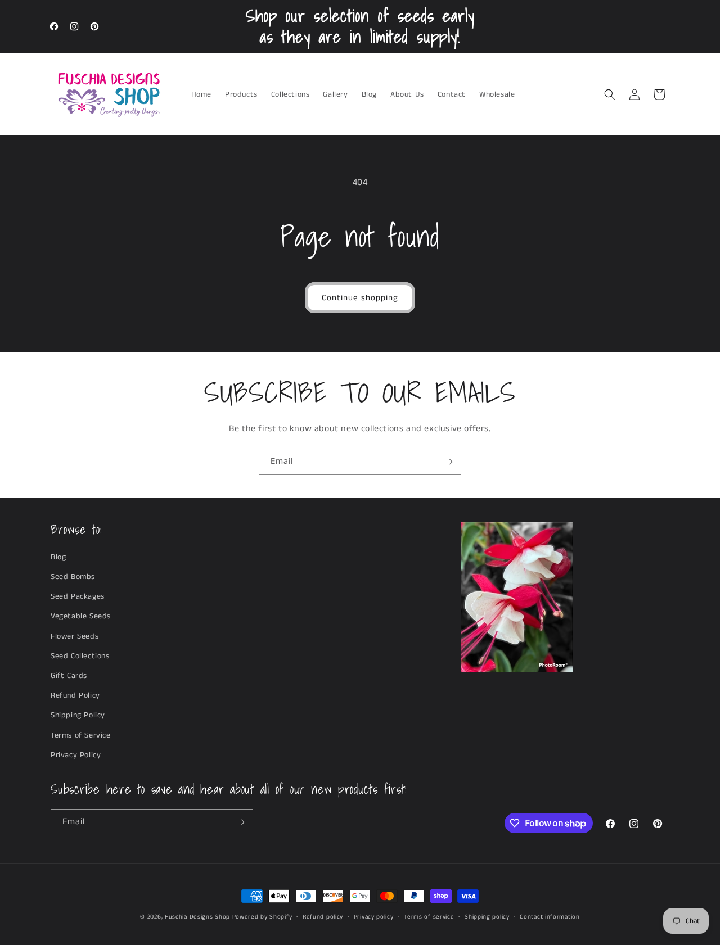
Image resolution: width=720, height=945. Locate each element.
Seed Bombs (73, 576)
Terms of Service (81, 735)
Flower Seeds (74, 636)
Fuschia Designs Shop (197, 916)
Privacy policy (374, 916)
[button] (609, 94)
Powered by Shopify (262, 916)
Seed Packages (78, 596)
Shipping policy (487, 916)
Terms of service (429, 916)
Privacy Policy (76, 755)
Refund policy (323, 916)
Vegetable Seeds (81, 616)
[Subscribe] (448, 462)
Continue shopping (360, 298)
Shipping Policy (78, 715)
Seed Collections (80, 656)
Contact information (549, 916)
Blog (58, 557)
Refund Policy (75, 695)
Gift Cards (69, 675)
